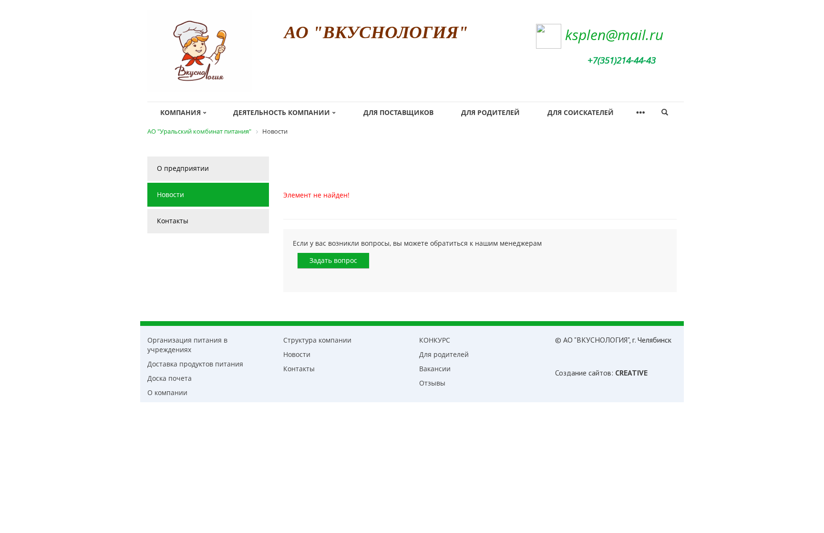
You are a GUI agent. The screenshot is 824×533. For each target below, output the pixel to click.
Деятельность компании (281, 112)
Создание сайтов (583, 372)
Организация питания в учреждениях (187, 344)
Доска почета (169, 378)
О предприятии (183, 168)
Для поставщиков (398, 112)
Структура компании (317, 340)
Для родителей (490, 112)
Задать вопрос (333, 260)
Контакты (172, 220)
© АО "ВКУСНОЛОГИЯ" (592, 340)
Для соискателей (580, 112)
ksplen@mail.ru (614, 34)
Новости (170, 194)
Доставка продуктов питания (195, 363)
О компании (167, 392)
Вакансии (435, 368)
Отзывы (432, 382)
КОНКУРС (434, 340)
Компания (180, 112)
